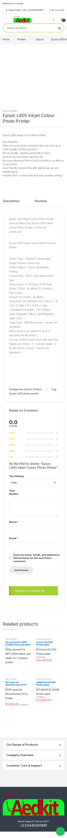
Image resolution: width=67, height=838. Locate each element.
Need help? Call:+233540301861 (26, 10)
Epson (39, 39)
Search (59, 28)
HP (6, 639)
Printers (21, 39)
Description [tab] (11, 201)
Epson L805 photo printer (24, 393)
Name (13, 521)
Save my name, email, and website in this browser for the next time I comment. (36, 558)
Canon (39, 639)
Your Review (13, 492)
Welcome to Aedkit (13, 3)
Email (13, 538)
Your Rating (16, 476)
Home (6, 39)
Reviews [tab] (40, 201)
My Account (57, 10)
